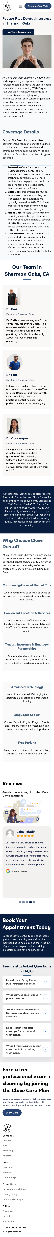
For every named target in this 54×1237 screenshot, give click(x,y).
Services (7, 1172)
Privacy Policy (10, 1194)
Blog (5, 1145)
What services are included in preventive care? (23, 996)
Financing (8, 1150)
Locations (8, 1167)
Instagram (8, 1221)
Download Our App (13, 1199)
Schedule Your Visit (38, 6)
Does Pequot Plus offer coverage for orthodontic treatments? (21, 1031)
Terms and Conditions (14, 1189)
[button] (20, 902)
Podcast (7, 1155)
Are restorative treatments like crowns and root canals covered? (22, 1013)
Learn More (12, 1112)
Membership (9, 1177)
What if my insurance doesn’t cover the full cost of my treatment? (23, 1049)
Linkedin (7, 1216)
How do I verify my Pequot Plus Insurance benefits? (22, 982)
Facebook (8, 1211)
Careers (7, 1140)
